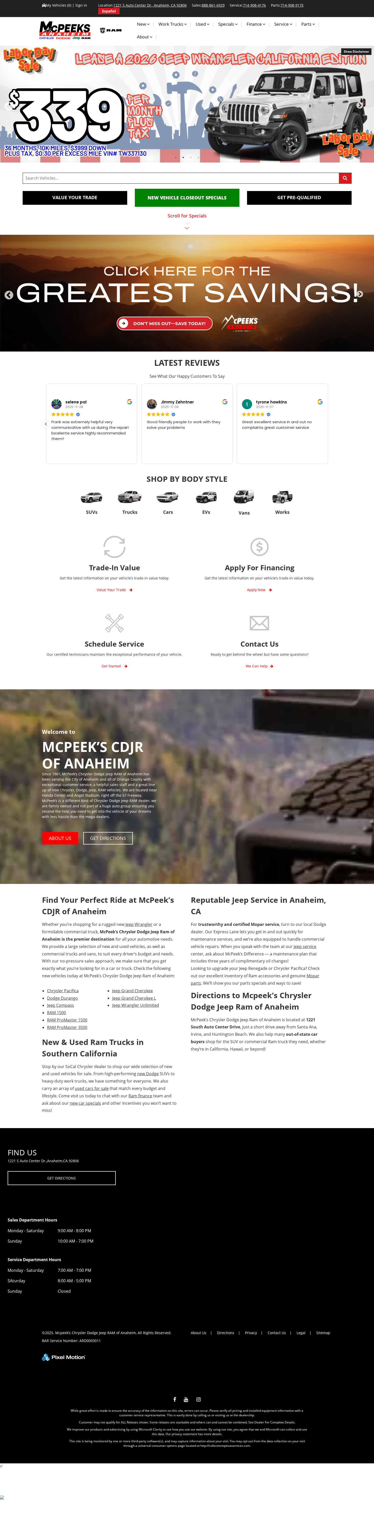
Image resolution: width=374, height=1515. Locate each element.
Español (109, 11)
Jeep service (305, 946)
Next (367, 107)
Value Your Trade (112, 589)
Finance (255, 24)
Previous (20, 110)
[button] (46, 424)
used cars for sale (92, 1088)
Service (282, 24)
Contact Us (277, 1332)
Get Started (112, 666)
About (143, 37)
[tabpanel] (187, 104)
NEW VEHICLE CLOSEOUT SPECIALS (187, 198)
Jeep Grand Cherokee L (134, 998)
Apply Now (256, 589)
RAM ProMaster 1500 (67, 1020)
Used (201, 24)
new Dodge (148, 1073)
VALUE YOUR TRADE (74, 197)
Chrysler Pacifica (63, 991)
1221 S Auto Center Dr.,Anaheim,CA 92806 (43, 1160)
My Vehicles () (59, 5)
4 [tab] (198, 157)
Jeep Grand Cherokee (132, 991)
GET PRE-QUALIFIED (299, 197)
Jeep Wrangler (138, 924)
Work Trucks (171, 24)
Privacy (251, 1332)
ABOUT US (60, 838)
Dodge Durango (62, 998)
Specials (226, 24)
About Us (198, 1332)
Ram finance (140, 1096)
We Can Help (257, 666)
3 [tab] (191, 157)
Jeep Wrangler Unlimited (135, 1005)
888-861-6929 (213, 5)
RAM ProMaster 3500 (67, 1027)
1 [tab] (176, 157)
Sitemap (323, 1332)
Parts (306, 24)
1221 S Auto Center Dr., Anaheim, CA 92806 (150, 5)
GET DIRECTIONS (108, 838)
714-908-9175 (292, 5)
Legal (301, 1332)
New (142, 24)
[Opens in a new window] (174, 1400)
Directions (225, 1332)
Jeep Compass (60, 1005)
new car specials (85, 1103)
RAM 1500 (56, 1012)
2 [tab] (183, 157)
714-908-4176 (254, 5)
